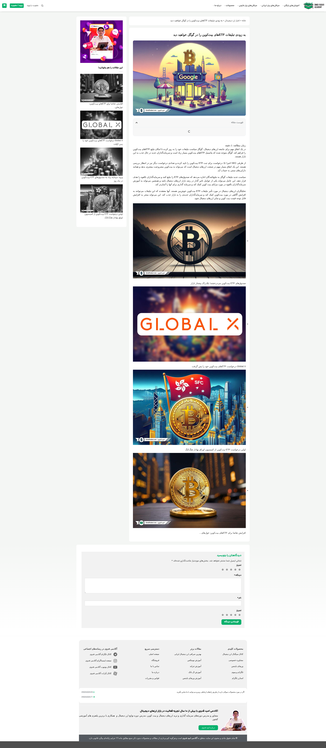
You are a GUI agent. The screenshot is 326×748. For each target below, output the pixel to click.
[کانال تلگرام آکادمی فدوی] (115, 654)
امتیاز (238, 565)
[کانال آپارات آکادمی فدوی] (115, 673)
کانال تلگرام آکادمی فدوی (100, 654)
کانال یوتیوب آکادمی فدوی (100, 667)
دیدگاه (237, 575)
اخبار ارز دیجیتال (232, 21)
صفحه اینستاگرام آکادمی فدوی (98, 660)
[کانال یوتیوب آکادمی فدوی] (115, 667)
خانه (244, 21)
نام (239, 598)
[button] (42, 5)
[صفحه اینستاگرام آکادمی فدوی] (115, 661)
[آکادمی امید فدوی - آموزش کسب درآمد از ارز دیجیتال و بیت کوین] (313, 5)
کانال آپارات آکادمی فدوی (100, 673)
